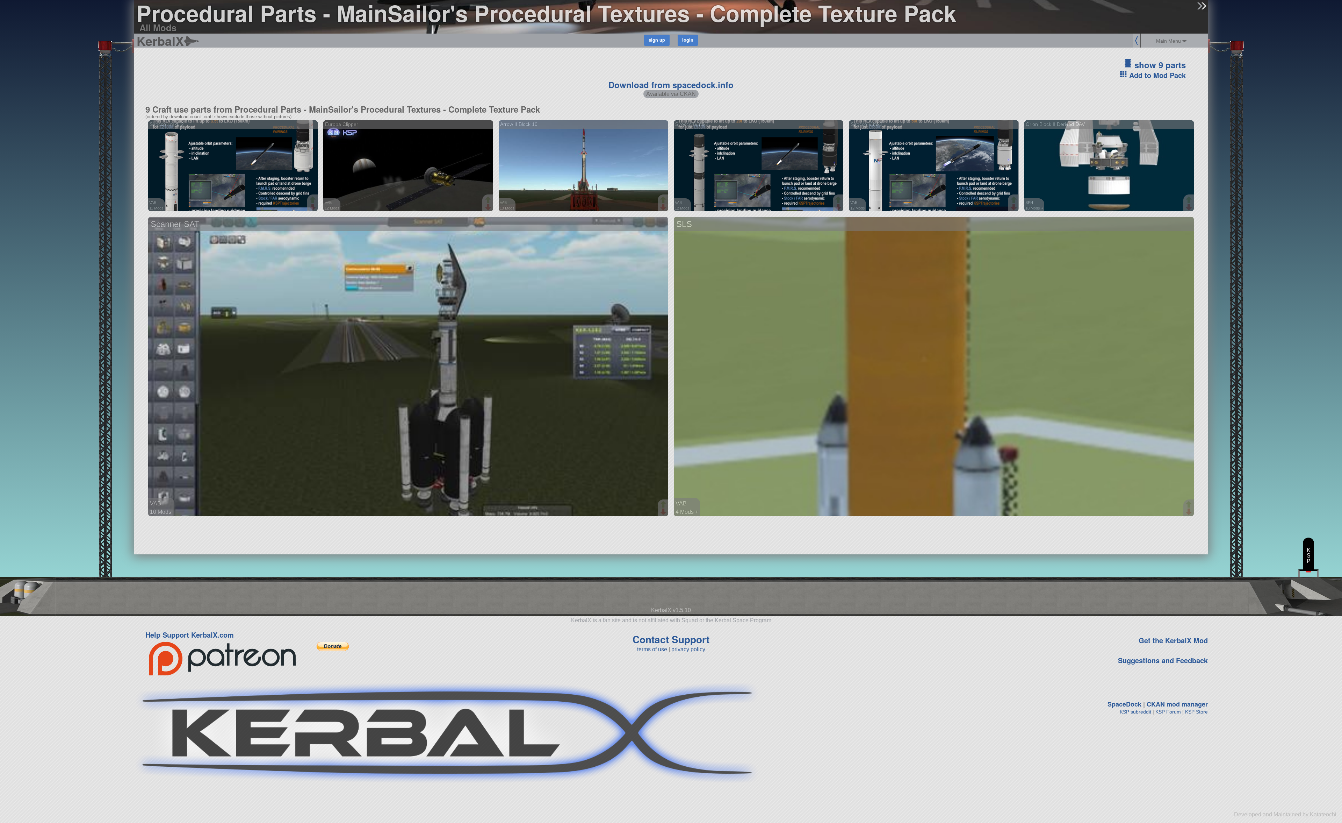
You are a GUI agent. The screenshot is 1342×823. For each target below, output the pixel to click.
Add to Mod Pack (1156, 75)
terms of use (652, 649)
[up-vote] (313, 200)
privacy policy (688, 649)
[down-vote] (313, 207)
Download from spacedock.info (671, 85)
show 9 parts (1159, 65)
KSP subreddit (1135, 712)
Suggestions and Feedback (1163, 660)
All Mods (157, 27)
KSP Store (1196, 712)
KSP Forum (1168, 712)
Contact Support (671, 639)
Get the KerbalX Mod (1173, 640)
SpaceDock (1124, 704)
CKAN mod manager (1177, 704)
